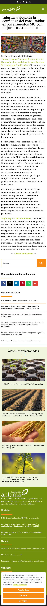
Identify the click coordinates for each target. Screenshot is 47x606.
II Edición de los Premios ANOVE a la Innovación (20, 300)
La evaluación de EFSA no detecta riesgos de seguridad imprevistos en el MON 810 (22, 334)
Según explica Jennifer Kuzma (16, 218)
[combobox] (18, 263)
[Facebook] (17, 2)
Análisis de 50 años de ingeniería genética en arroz (21, 341)
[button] (43, 9)
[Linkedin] (23, 2)
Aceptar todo (23, 590)
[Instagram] (29, 2)
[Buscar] (41, 263)
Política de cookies (20, 585)
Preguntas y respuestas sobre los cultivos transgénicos (22, 561)
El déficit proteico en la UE (11, 555)
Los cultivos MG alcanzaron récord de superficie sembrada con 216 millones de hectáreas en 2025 (20, 307)
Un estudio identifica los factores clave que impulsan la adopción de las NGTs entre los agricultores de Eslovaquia (22, 325)
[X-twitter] (20, 2)
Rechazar (23, 595)
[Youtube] (26, 2)
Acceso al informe (23, 253)
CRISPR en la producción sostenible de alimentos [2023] (22, 549)
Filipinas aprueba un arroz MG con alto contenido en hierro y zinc (21, 316)
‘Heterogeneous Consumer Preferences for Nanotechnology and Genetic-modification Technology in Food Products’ (22, 62)
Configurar (23, 601)
